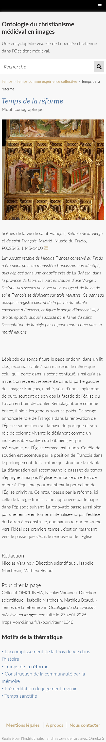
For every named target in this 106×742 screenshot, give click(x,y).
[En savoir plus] (47, 248)
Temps (7, 81)
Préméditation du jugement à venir (41, 688)
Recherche (99, 66)
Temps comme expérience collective (47, 81)
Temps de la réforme (26, 666)
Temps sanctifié (20, 695)
